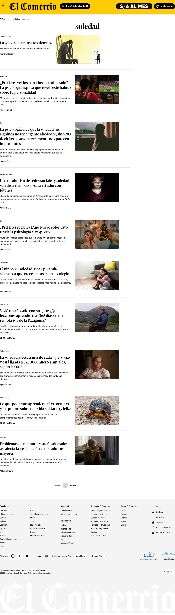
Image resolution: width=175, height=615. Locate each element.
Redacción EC (6, 110)
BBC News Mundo (7, 338)
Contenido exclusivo (8, 539)
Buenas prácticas (98, 518)
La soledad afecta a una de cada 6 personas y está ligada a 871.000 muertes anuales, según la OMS (35, 361)
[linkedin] (39, 556)
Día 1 (63, 539)
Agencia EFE (5, 208)
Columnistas (5, 37)
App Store (80, 556)
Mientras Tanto (67, 543)
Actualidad (4, 304)
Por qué (3, 76)
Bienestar (4, 263)
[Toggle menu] (3, 6)
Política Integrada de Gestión (99, 530)
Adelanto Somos (68, 536)
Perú (32, 511)
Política (3, 521)
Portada (3, 511)
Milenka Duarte (6, 471)
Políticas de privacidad (100, 525)
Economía (4, 525)
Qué (1, 123)
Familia (3, 437)
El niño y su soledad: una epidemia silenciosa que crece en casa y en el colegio (34, 271)
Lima (2, 546)
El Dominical (35, 525)
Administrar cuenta (69, 514)
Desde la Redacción (69, 532)
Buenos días (66, 529)
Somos (3, 535)
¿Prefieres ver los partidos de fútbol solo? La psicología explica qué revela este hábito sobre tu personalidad (35, 87)
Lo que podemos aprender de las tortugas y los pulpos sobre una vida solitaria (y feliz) (35, 406)
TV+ (32, 521)
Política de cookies (98, 535)
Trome (123, 521)
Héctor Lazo (5, 291)
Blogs (32, 532)
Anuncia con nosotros (100, 521)
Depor (123, 525)
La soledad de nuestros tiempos (26, 42)
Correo (124, 518)
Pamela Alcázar (7, 54)
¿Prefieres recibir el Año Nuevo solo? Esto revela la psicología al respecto (34, 229)
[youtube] (33, 556)
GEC (123, 511)
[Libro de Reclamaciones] (168, 556)
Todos (63, 525)
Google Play (97, 556)
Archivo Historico (37, 528)
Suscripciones (66, 511)
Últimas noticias (7, 514)
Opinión (3, 528)
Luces (32, 518)
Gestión (124, 514)
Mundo (3, 543)
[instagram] (26, 556)
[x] (19, 556)
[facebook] (12, 556)
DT (1, 532)
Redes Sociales (6, 174)
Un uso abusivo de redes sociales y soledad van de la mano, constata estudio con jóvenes (34, 185)
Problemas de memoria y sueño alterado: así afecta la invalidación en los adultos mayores (33, 448)
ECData (3, 518)
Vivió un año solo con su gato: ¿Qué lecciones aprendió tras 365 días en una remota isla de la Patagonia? (32, 315)
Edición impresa (37, 535)
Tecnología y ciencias (39, 514)
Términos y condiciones (100, 511)
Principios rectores (99, 514)
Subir (166, 572)
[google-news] (46, 556)
